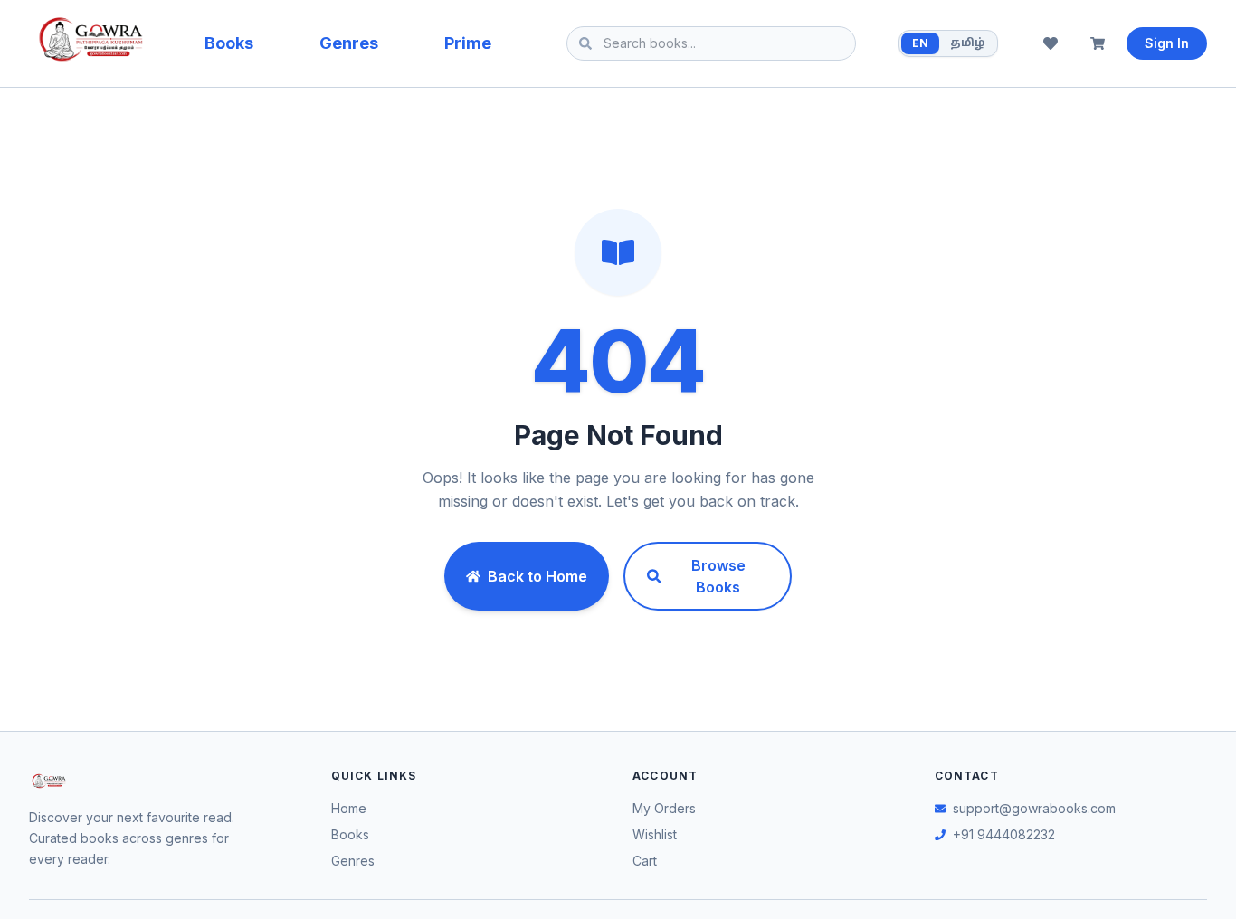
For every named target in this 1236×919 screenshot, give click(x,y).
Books (228, 42)
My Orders (664, 808)
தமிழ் (967, 43)
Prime (467, 42)
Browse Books (718, 576)
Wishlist (654, 834)
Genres (348, 42)
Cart (644, 860)
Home (348, 808)
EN (920, 43)
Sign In (1167, 43)
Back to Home (537, 576)
